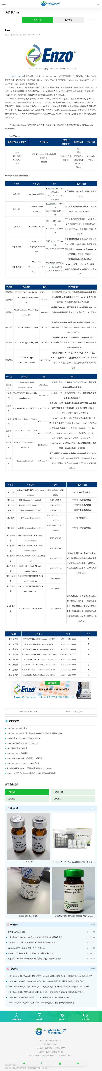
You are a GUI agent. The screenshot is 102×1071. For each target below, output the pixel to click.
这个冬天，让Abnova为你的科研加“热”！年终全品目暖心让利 (31, 943)
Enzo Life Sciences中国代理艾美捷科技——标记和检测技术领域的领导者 (34, 733)
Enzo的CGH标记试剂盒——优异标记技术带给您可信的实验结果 (31, 773)
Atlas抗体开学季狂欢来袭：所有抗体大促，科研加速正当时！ (31, 953)
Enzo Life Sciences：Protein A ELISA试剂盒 (23, 763)
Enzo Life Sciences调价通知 (17, 728)
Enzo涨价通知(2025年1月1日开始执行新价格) (24, 738)
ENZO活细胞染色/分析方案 (17, 748)
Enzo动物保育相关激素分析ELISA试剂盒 (22, 743)
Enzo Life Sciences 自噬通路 (17, 753)
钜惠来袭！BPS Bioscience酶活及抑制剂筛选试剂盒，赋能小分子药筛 (34, 959)
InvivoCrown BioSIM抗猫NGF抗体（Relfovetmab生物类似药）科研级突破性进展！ (39, 997)
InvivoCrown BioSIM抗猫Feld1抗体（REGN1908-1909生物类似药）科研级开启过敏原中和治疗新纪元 (46, 992)
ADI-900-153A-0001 (54, 188)
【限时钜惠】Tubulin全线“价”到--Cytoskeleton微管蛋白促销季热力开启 (35, 937)
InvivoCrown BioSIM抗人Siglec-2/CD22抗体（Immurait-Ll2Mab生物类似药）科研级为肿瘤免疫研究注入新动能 (50, 976)
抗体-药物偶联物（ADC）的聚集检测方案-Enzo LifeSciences (29, 768)
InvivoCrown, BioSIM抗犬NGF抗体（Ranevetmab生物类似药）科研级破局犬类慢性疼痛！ (42, 1003)
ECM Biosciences (31, 711)
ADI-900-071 (51, 221)
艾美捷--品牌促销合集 (16, 932)
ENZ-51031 (51, 241)
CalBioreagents (77, 711)
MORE (91, 808)
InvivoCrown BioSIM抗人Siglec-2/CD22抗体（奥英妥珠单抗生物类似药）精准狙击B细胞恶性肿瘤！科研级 (48, 987)
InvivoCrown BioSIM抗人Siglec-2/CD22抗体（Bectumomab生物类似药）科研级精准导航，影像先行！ (46, 981)
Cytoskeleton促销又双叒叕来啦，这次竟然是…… (26, 948)
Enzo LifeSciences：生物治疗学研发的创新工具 (24, 758)
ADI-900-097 (51, 203)
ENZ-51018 (50, 263)
